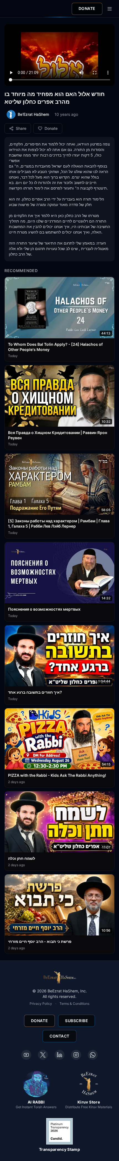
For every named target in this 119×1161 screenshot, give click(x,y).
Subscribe (76, 1020)
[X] (43, 1055)
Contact (59, 1036)
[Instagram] (76, 1055)
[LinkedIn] (59, 1055)
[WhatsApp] (93, 1055)
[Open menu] (110, 9)
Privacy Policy (41, 1003)
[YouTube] (26, 1055)
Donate (87, 8)
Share (21, 128)
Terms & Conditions (74, 1003)
